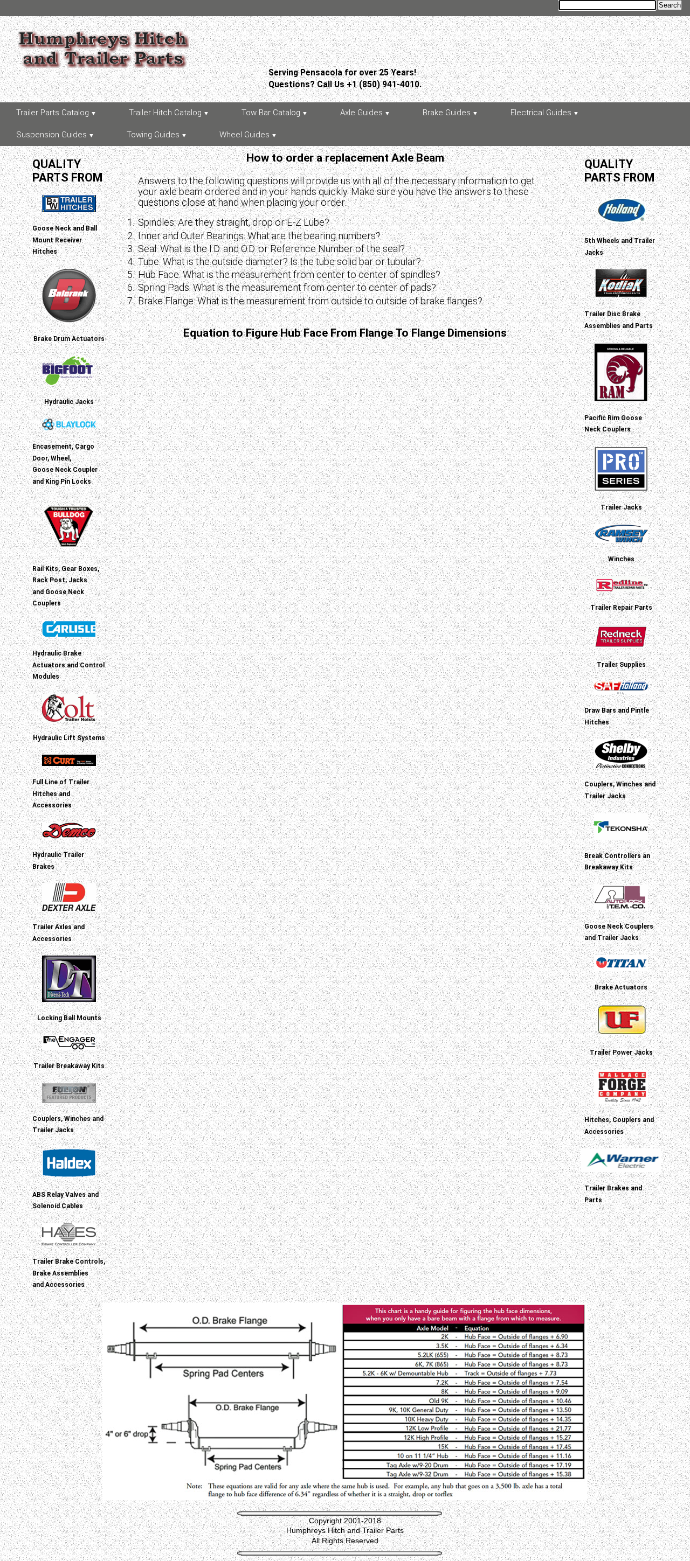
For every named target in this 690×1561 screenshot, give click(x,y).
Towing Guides (153, 135)
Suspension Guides (51, 135)
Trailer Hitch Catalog (165, 112)
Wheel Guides (244, 135)
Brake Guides (447, 112)
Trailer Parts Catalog (52, 112)
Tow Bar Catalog (271, 112)
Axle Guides (361, 112)
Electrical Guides (540, 112)
